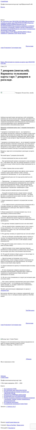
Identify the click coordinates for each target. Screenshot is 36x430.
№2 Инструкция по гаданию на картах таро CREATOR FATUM (17, 22)
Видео (20, 33)
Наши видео (20, 425)
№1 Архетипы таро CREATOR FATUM (12, 21)
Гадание (3, 32)
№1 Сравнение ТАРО (10, 388)
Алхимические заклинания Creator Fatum (15, 403)
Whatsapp (28, 359)
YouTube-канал (30, 310)
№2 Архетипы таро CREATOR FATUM (15, 390)
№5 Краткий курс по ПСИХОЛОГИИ (15, 396)
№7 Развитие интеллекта (11, 402)
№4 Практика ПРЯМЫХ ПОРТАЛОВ (15, 394)
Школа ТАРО (9, 32)
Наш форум (11, 428)
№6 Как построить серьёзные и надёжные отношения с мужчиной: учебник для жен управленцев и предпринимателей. (19, 399)
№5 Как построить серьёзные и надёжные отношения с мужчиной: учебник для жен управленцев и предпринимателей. (17, 27)
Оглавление (7, 47)
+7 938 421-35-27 (11, 406)
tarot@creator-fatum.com (12, 422)
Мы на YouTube (11, 425)
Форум (24, 33)
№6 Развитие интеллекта (19, 29)
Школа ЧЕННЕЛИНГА (20, 32)
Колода (3, 7)
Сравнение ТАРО (12, 33)
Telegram (3, 376)
